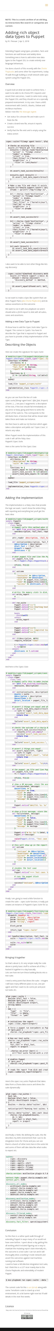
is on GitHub (32, 1287)
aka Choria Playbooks (31, 301)
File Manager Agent (27, 111)
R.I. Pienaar (12, 41)
